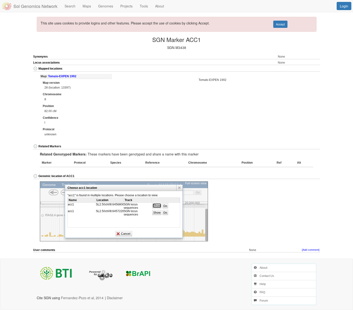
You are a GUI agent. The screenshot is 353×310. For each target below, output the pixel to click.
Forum (262, 300)
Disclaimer (115, 297)
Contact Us (265, 276)
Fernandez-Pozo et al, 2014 (82, 297)
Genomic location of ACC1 (56, 176)
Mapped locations (50, 68)
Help (261, 284)
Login (344, 6)
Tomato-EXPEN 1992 (62, 76)
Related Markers (49, 146)
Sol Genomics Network (35, 6)
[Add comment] (310, 249)
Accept (280, 24)
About (262, 267)
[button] (305, 69)
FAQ (261, 292)
